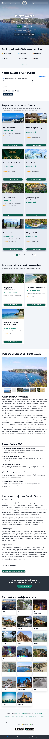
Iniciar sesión (44, 3)
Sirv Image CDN (38, 713)
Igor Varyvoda (18, 713)
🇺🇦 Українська (25, 724)
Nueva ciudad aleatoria (24, 586)
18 (32, 254)
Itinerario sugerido (9, 565)
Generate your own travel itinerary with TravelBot (14, 571)
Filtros (26, 26)
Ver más (24, 64)
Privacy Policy (36, 716)
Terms (42, 716)
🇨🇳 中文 (43, 722)
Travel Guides (28, 716)
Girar (20, 26)
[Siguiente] (35, 255)
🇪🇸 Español (19, 722)
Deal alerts (7, 716)
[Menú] (2, 3)
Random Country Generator (18, 716)
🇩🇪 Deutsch (26, 722)
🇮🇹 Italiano (32, 722)
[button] (45, 358)
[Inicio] (24, 3)
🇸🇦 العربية (38, 722)
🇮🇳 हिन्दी (31, 724)
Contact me (24, 713)
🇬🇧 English (6, 722)
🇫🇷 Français (12, 722)
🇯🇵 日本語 (18, 724)
